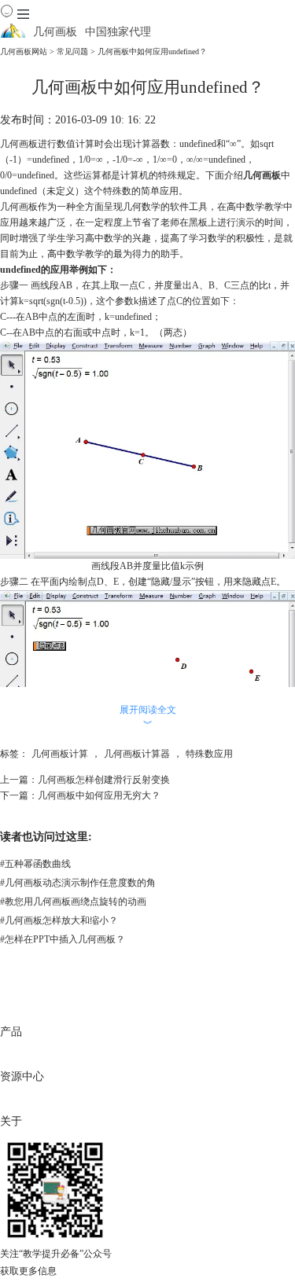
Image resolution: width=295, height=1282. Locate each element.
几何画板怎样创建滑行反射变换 (104, 779)
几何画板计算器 (137, 753)
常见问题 (72, 51)
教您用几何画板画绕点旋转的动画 (73, 901)
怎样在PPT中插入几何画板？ (62, 939)
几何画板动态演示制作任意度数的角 (78, 882)
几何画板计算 (59, 753)
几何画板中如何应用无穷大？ (99, 795)
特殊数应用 (209, 753)
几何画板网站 (23, 51)
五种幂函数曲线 (35, 863)
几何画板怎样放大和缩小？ (59, 920)
